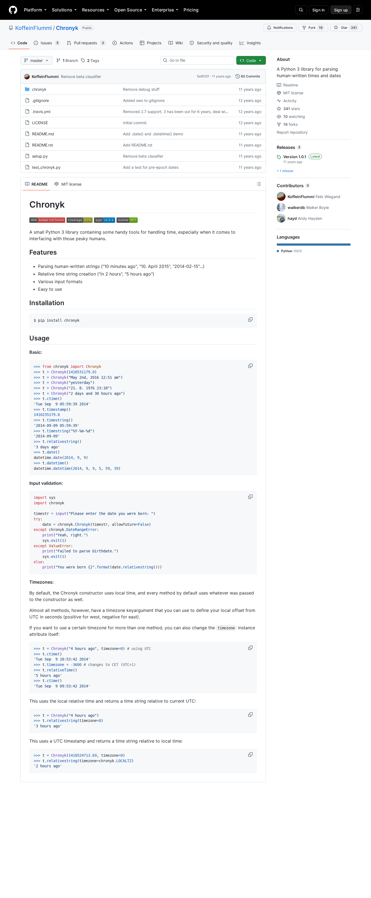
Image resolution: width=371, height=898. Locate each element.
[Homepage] (13, 9)
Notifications (283, 28)
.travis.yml (41, 111)
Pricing (191, 9)
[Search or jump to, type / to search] (301, 9)
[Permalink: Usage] (25, 338)
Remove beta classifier (81, 76)
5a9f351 (203, 76)
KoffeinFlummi (33, 28)
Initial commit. (135, 122)
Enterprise (163, 9)
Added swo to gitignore (144, 100)
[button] (251, 319)
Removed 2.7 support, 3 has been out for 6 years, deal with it (177, 111)
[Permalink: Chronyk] (25, 204)
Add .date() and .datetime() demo (153, 134)
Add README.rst (137, 145)
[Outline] (258, 184)
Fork (316, 28)
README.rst (42, 145)
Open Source (128, 9)
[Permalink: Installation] (25, 302)
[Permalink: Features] (25, 252)
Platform (33, 9)
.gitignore (40, 100)
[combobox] (199, 60)
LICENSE (40, 122)
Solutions (62, 9)
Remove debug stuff (141, 89)
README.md (43, 134)
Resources (93, 9)
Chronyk (67, 28)
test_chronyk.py (46, 167)
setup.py (40, 156)
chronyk (39, 89)
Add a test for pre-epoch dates (150, 167)
